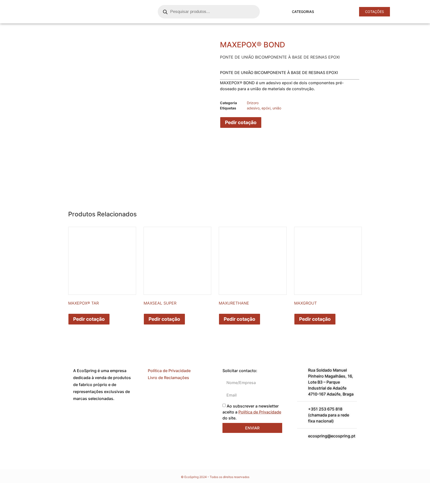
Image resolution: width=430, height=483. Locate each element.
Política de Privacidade (169, 370)
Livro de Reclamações (168, 377)
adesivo (253, 108)
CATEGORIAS (303, 11)
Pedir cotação (241, 122)
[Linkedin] (93, 416)
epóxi (266, 108)
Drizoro (253, 103)
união (276, 108)
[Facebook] (79, 416)
